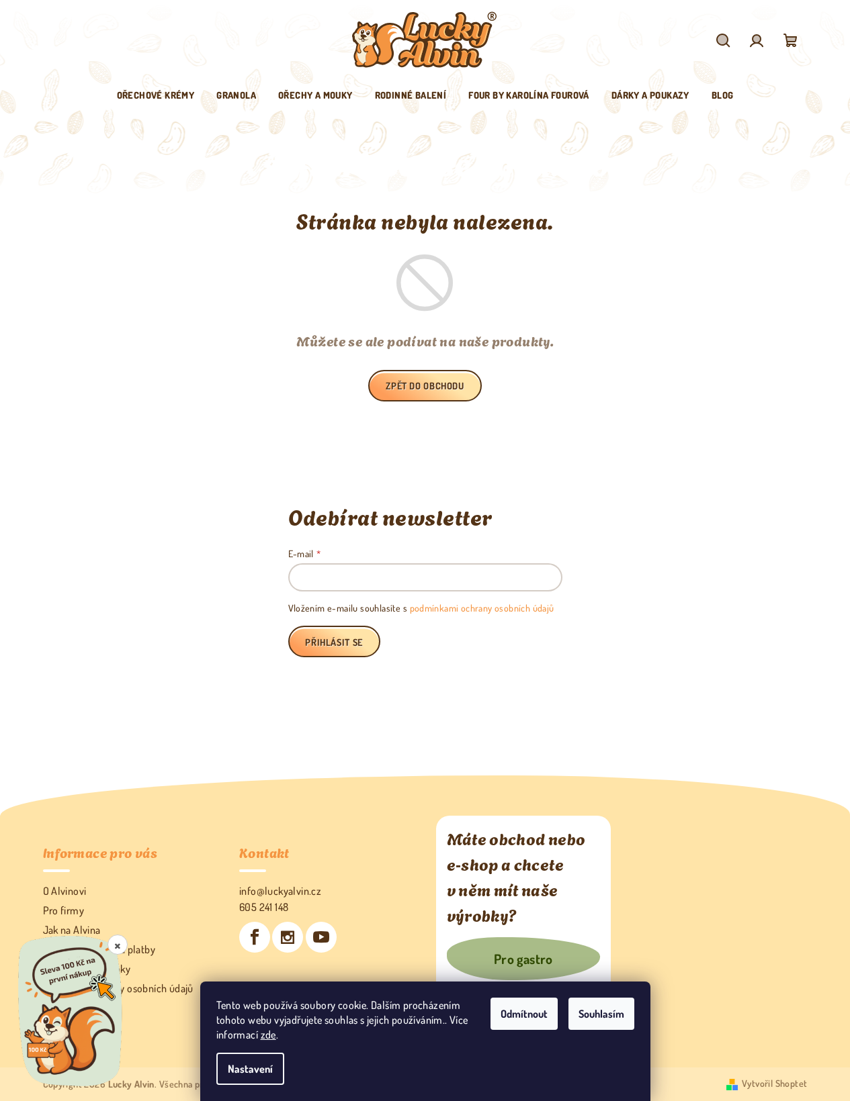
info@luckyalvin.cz (280, 891)
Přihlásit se (334, 642)
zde (268, 1034)
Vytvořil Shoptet (774, 1083)
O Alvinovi (65, 891)
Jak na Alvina (72, 930)
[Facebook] (254, 937)
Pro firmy (64, 910)
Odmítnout (524, 1013)
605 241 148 (263, 907)
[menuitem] (156, 95)
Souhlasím (601, 1013)
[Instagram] (287, 937)
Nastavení (250, 1068)
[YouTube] (321, 937)
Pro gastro (523, 958)
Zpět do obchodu (425, 385)
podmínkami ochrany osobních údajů (482, 608)
